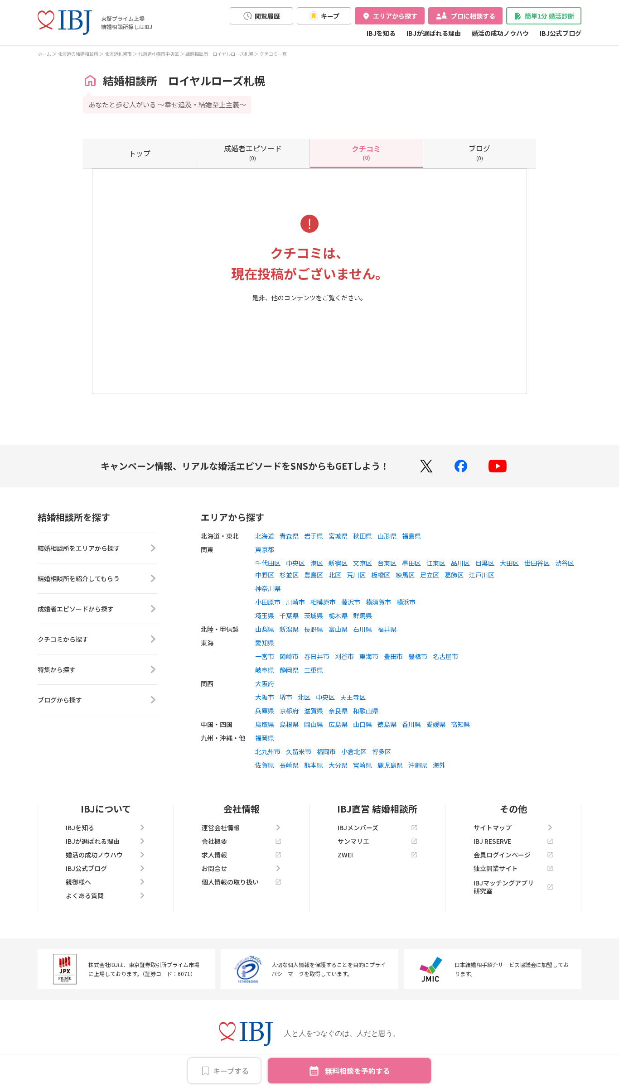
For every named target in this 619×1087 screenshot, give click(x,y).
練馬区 (405, 575)
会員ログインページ (502, 854)
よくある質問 (85, 895)
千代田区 (267, 563)
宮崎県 (362, 765)
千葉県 (289, 615)
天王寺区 (353, 697)
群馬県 (362, 615)
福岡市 (326, 751)
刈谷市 (344, 656)
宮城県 (338, 536)
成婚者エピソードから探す (76, 608)
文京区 (362, 563)
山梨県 (264, 629)
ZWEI (345, 854)
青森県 (289, 536)
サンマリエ (353, 841)
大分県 (338, 765)
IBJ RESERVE (492, 841)
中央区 (295, 563)
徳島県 (387, 724)
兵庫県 (264, 710)
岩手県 (313, 536)
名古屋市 (445, 656)
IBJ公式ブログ (560, 33)
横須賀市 (378, 602)
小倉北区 (354, 751)
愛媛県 (435, 724)
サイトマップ (493, 827)
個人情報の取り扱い (230, 882)
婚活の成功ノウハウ (500, 33)
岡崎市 (289, 656)
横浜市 (406, 602)
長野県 (313, 629)
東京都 (264, 549)
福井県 (387, 629)
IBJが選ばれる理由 (433, 33)
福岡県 (264, 738)
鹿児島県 (390, 765)
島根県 (289, 724)
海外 (439, 765)
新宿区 (338, 563)
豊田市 (393, 656)
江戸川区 (481, 575)
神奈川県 (267, 588)
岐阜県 (264, 670)
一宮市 (264, 656)
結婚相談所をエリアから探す (79, 548)
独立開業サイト (496, 868)
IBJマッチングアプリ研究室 (504, 887)
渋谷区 (564, 563)
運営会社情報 (221, 827)
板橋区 (380, 575)
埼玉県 (264, 615)
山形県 (387, 536)
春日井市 (316, 656)
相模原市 (323, 602)
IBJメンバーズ (358, 827)
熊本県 (313, 765)
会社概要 (214, 841)
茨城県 (313, 615)
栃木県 (338, 615)
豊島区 (313, 575)
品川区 (460, 563)
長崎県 (289, 765)
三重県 (313, 670)
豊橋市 (417, 656)
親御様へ (78, 882)
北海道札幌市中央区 (158, 53)
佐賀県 (264, 765)
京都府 (289, 710)
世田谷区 (537, 563)
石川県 (362, 629)
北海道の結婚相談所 (78, 53)
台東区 (387, 563)
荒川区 (356, 575)
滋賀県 (313, 710)
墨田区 (411, 563)
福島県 (411, 536)
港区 (316, 563)
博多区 (381, 751)
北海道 (264, 536)
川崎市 (295, 602)
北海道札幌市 (118, 53)
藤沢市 (350, 602)
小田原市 (267, 602)
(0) (253, 152)
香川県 (411, 724)
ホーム (44, 53)
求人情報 (214, 854)
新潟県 (289, 629)
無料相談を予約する (357, 1070)
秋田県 (362, 536)
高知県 (460, 724)
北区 (335, 575)
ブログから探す (60, 699)
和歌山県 (365, 710)
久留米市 (298, 751)
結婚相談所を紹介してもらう (79, 578)
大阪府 (264, 683)
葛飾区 (454, 575)
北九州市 (267, 751)
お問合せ (214, 868)
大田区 (509, 563)
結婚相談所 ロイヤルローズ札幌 (219, 53)
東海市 (368, 656)
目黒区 (484, 563)
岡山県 (313, 724)
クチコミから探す (63, 639)
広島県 (338, 724)
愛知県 (264, 643)
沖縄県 (417, 765)
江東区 (435, 563)
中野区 (264, 575)
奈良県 (338, 710)
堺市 (286, 697)
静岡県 (289, 670)
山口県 (362, 724)
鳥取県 (264, 724)
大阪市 (264, 697)
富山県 (338, 629)
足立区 (429, 575)
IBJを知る (381, 33)
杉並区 (289, 575)
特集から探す (57, 669)
